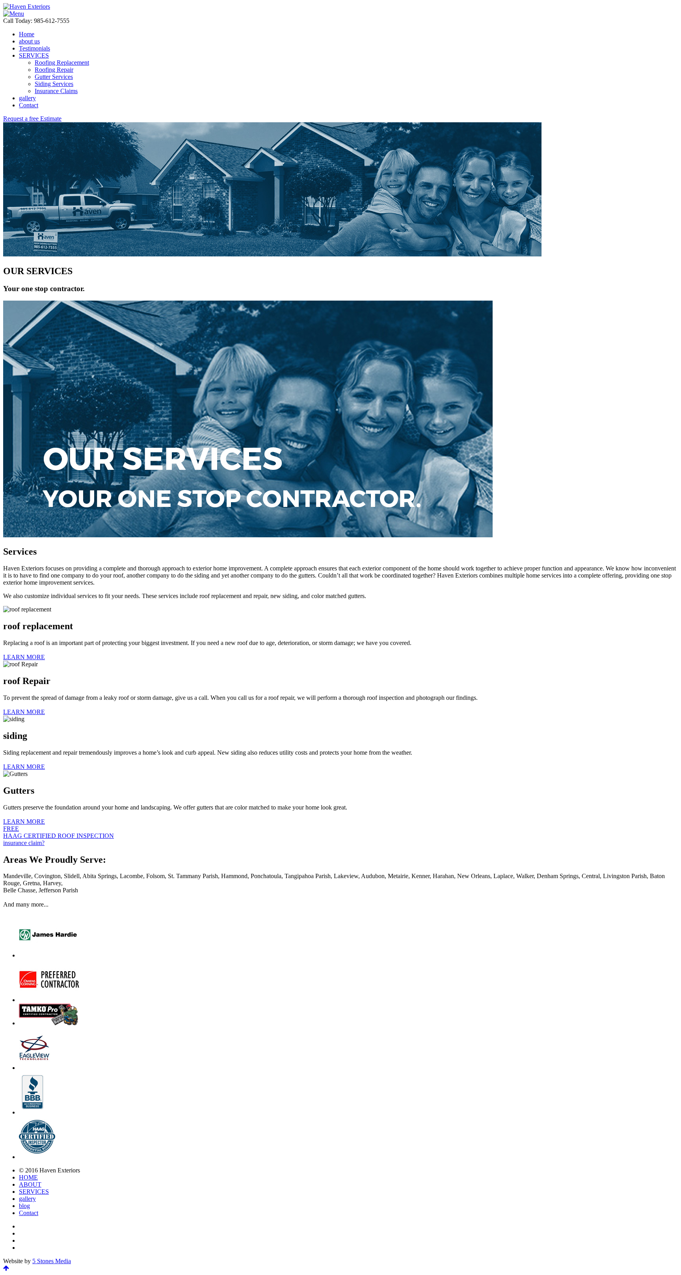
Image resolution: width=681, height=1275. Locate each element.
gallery (27, 1198)
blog (24, 1205)
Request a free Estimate (32, 118)
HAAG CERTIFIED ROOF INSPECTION (58, 832)
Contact (28, 1213)
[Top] (6, 1268)
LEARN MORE (24, 657)
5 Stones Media (51, 1261)
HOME (28, 1177)
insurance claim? (24, 842)
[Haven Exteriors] (26, 6)
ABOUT (30, 1184)
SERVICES (34, 1191)
